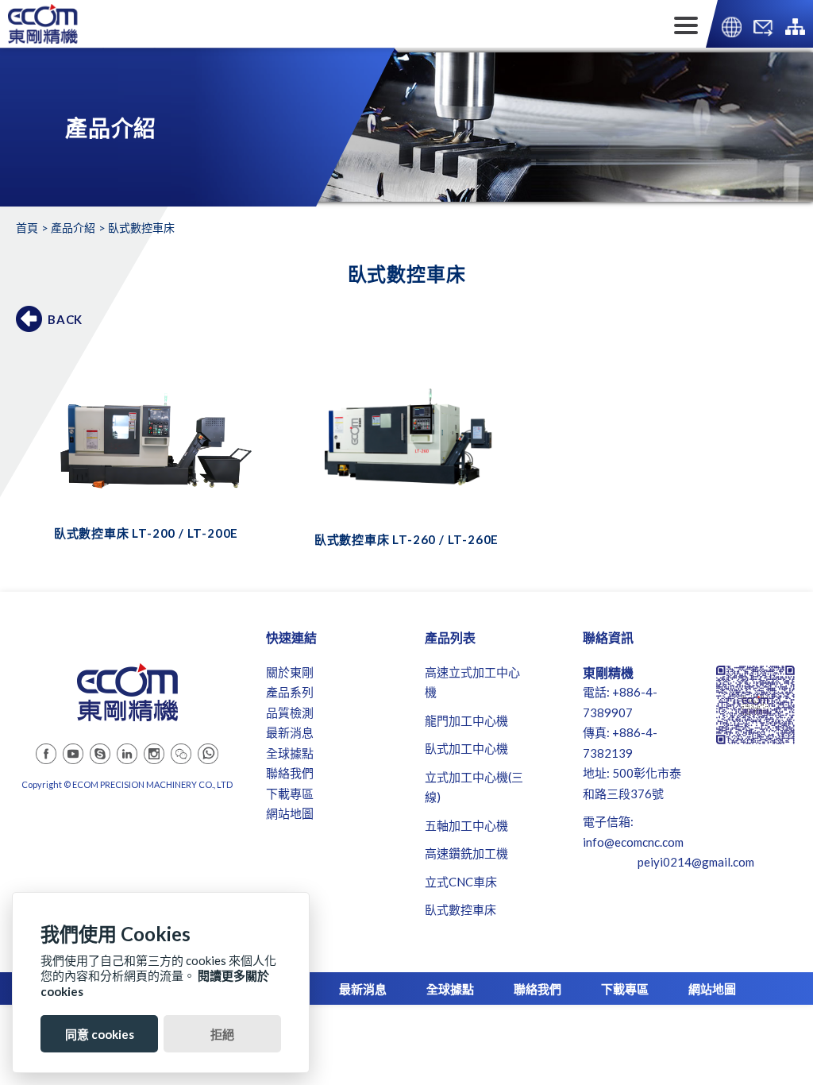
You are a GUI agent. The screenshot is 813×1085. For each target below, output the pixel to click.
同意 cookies (99, 1034)
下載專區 (290, 793)
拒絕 (222, 1034)
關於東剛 (290, 672)
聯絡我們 (290, 773)
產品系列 (290, 692)
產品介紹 (73, 227)
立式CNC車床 (461, 882)
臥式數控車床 (460, 909)
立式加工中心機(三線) (474, 787)
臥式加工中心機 (466, 748)
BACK (65, 319)
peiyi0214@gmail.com (696, 862)
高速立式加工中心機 (472, 682)
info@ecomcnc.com (633, 842)
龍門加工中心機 (466, 720)
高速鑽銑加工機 (466, 853)
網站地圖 (290, 813)
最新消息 (290, 732)
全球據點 (290, 753)
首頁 (27, 227)
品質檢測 (290, 712)
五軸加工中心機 (466, 825)
